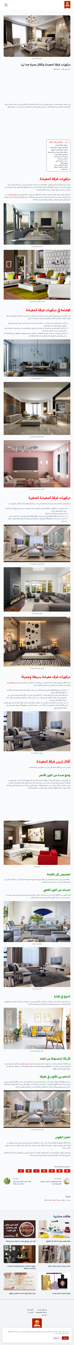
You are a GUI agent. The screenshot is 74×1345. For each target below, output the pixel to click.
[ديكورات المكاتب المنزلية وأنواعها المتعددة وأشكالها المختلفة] (20, 1254)
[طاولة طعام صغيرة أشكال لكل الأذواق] (54, 1229)
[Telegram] (36, 1171)
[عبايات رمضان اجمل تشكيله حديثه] (54, 1254)
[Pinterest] (52, 1171)
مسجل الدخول (57, 1200)
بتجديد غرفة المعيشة (13, 683)
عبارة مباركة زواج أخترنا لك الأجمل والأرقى (22, 1293)
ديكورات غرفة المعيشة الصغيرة (59, 150)
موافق (65, 1338)
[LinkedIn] (44, 1171)
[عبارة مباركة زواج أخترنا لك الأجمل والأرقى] (20, 1281)
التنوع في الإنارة (64, 163)
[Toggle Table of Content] (66, 142)
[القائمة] (6, 5)
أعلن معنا (30, 1310)
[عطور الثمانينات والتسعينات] (54, 1281)
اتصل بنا (30, 1312)
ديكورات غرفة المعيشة (61, 145)
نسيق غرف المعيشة (14, 194)
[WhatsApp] (29, 1171)
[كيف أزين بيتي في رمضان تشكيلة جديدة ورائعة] (20, 1229)
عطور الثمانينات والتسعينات (61, 1293)
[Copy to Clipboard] (21, 1171)
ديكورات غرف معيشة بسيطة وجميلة (58, 152)
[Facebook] (67, 1171)
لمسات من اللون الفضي (62, 161)
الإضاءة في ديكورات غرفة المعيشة (59, 147)
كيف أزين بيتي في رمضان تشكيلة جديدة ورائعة (21, 1241)
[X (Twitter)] (59, 1171)
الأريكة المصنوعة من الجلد (61, 165)
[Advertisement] (37, 87)
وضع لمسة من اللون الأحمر (61, 157)
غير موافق (56, 1338)
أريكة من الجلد (26, 1064)
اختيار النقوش (64, 169)
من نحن (44, 1315)
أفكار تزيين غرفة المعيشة (61, 154)
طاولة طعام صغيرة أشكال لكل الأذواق (58, 1241)
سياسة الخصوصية (41, 1312)
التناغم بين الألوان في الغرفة (61, 167)
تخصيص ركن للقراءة (63, 159)
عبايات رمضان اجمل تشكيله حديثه (59, 1266)
